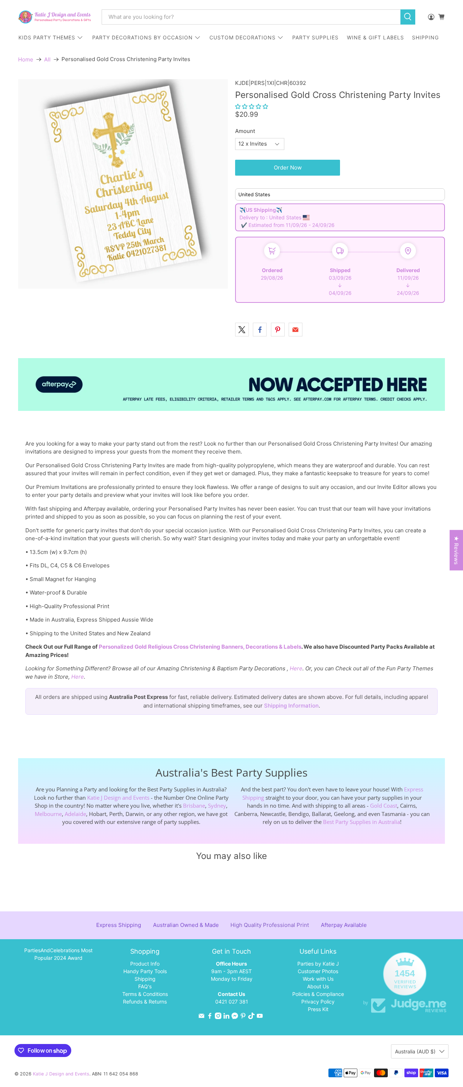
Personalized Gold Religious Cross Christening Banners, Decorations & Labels (200, 646)
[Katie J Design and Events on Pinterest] (243, 1017)
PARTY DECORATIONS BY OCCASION (142, 37)
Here (296, 668)
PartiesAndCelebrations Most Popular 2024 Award (58, 954)
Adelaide (75, 813)
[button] (251, 106)
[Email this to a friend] (295, 329)
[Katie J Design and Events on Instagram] (218, 1017)
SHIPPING (425, 37)
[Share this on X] (242, 329)
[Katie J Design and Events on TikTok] (251, 1017)
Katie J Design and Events (118, 797)
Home (25, 59)
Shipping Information (291, 705)
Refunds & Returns (145, 1001)
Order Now (288, 167)
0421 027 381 (231, 1001)
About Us (318, 986)
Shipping (145, 979)
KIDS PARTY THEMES (46, 37)
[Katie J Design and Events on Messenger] (235, 1017)
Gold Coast (383, 805)
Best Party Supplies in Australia (361, 821)
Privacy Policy (318, 1001)
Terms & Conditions (145, 994)
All (47, 59)
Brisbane (194, 805)
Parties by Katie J (318, 964)
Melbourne (48, 813)
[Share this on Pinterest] (278, 329)
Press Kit (318, 1009)
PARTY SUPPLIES (315, 37)
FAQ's (145, 986)
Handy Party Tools (145, 971)
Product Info (145, 964)
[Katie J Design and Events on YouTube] (259, 1017)
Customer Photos (318, 971)
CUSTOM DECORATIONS (242, 37)
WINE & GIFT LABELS (375, 37)
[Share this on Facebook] (260, 329)
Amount (245, 131)
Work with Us (318, 979)
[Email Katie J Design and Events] (201, 1017)
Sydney (217, 805)
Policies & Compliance (318, 994)
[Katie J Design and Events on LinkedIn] (226, 1017)
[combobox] (251, 17)
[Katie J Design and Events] (54, 16)
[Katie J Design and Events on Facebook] (210, 1017)
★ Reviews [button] (456, 550)
